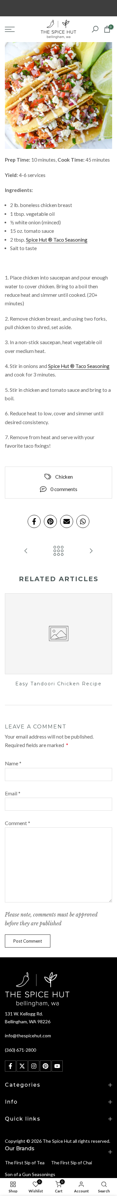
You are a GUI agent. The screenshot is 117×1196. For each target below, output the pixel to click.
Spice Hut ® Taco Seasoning (56, 240)
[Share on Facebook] (34, 521)
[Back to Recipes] (58, 551)
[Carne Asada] (26, 551)
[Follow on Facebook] (10, 1066)
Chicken (64, 477)
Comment (17, 823)
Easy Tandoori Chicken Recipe (58, 684)
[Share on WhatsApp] (82, 521)
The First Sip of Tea (25, 1162)
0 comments (63, 489)
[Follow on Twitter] (22, 1066)
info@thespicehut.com (28, 1035)
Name (13, 763)
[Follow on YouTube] (57, 1066)
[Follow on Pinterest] (45, 1066)
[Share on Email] (66, 521)
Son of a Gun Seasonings (30, 1174)
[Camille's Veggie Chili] (91, 551)
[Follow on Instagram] (33, 1066)
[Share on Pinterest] (50, 521)
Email (12, 793)
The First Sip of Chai (71, 1162)
